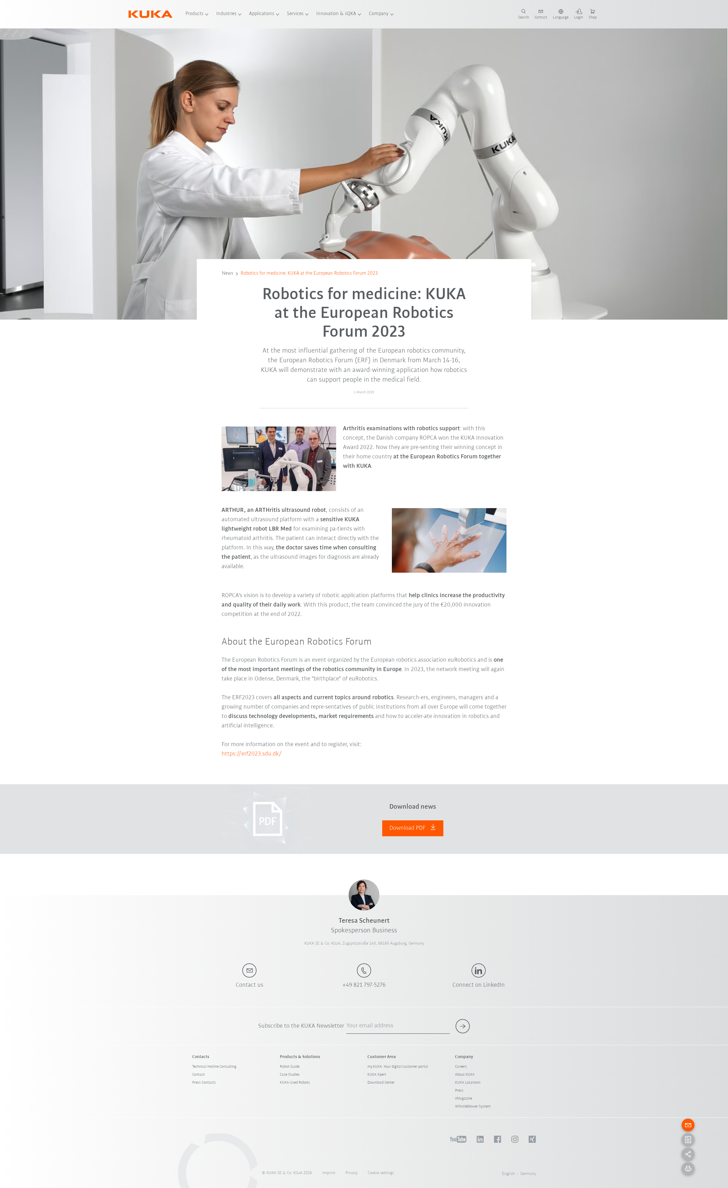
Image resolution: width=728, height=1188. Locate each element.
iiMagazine (463, 1098)
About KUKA (465, 1075)
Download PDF (408, 828)
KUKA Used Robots (295, 1083)
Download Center (381, 1083)
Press (459, 1090)
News (227, 273)
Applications (261, 13)
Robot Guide (289, 1067)
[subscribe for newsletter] (463, 1026)
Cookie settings (381, 1173)
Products (194, 13)
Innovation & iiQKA (336, 13)
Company (378, 13)
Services (295, 13)
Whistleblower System (473, 1106)
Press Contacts (204, 1083)
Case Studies (290, 1075)
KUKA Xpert (376, 1075)
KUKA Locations (468, 1083)
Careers (461, 1067)
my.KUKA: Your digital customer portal (397, 1067)
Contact (198, 1075)
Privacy (351, 1173)
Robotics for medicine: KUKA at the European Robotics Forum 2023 (309, 273)
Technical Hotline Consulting (214, 1067)
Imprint (328, 1173)
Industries (226, 13)
